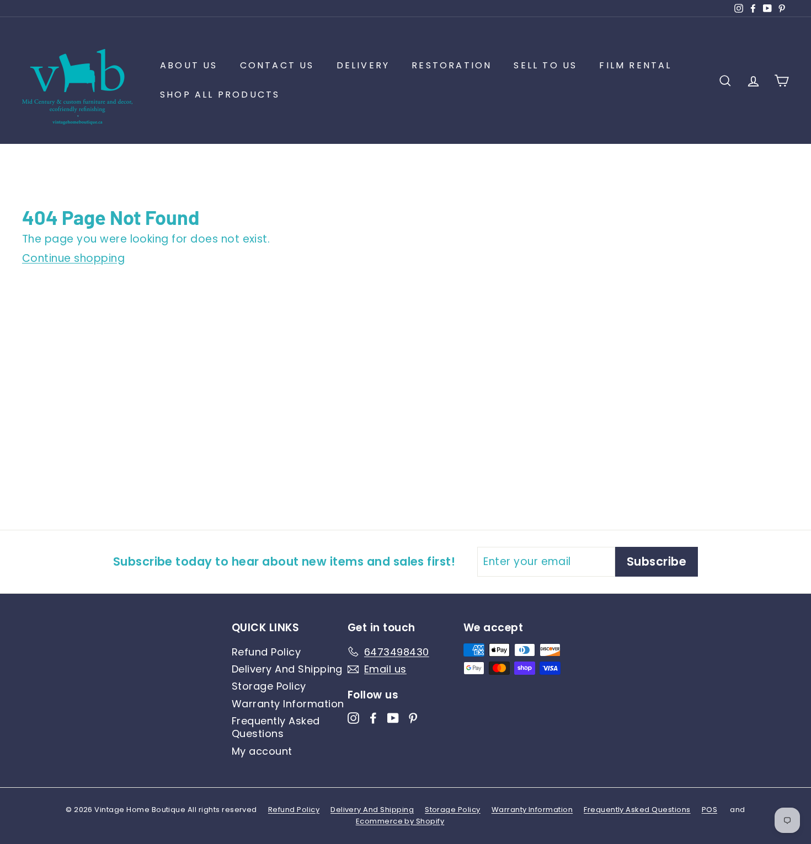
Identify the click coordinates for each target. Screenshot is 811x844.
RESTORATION (452, 65)
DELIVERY (363, 65)
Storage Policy (269, 686)
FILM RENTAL (635, 65)
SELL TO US (545, 65)
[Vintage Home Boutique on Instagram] (353, 717)
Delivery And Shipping (287, 669)
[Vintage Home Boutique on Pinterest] (413, 717)
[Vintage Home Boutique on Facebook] (373, 717)
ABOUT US (189, 65)
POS (709, 809)
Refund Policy (266, 652)
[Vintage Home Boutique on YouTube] (393, 717)
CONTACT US (277, 65)
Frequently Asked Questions (276, 727)
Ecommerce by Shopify (400, 821)
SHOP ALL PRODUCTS (220, 94)
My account (262, 751)
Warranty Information (288, 704)
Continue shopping (73, 258)
